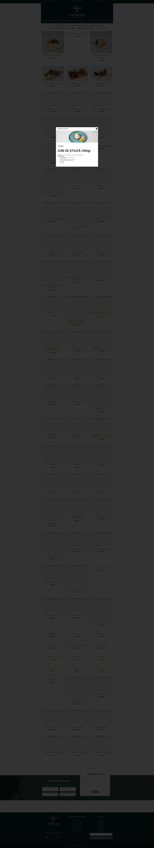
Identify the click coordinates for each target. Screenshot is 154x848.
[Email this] (96, 132)
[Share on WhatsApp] (94, 132)
